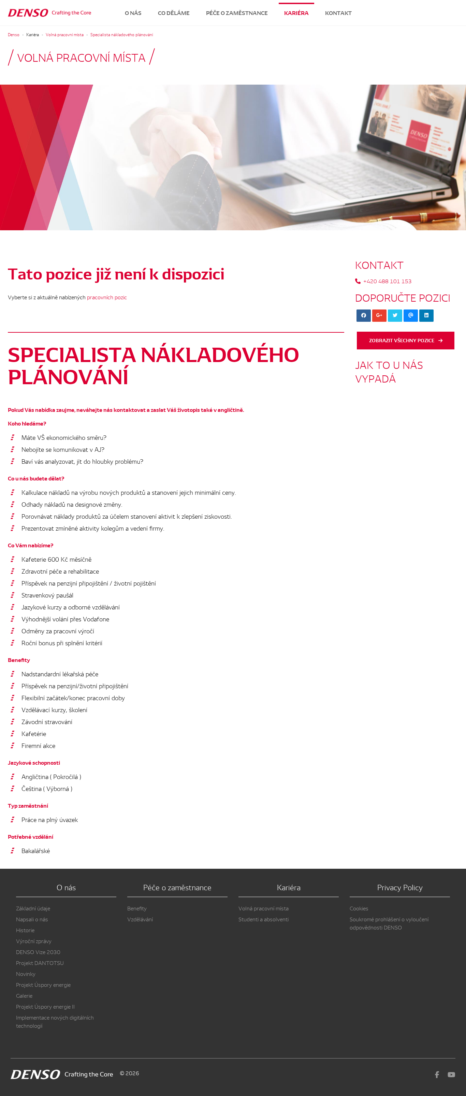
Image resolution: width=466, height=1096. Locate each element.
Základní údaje (33, 908)
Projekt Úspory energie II (45, 1006)
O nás (133, 13)
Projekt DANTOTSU (40, 962)
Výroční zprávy (34, 940)
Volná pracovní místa (263, 908)
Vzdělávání (140, 919)
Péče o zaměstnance (237, 13)
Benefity (137, 908)
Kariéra (296, 13)
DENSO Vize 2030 (38, 951)
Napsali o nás (32, 919)
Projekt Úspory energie (43, 984)
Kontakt (338, 13)
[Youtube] (451, 1074)
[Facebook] (437, 1074)
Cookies (359, 908)
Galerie (24, 995)
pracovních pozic (107, 297)
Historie (25, 930)
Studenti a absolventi (263, 919)
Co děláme (174, 13)
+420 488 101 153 (387, 281)
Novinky (25, 973)
